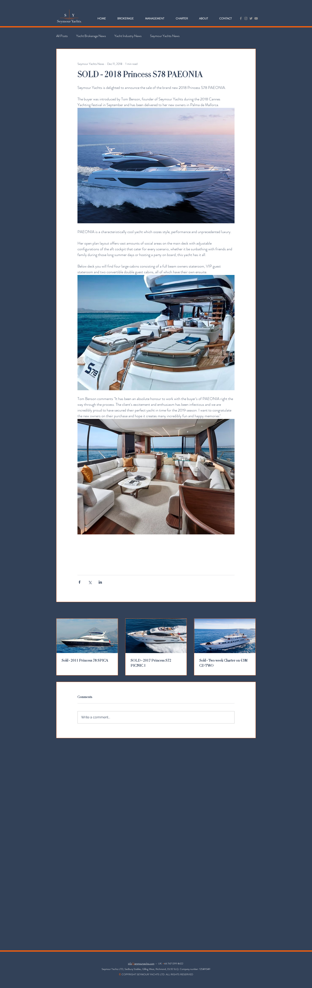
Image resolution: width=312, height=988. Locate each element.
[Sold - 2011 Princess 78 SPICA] (87, 636)
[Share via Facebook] (79, 582)
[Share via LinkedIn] (100, 582)
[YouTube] (256, 18)
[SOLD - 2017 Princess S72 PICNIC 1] (156, 636)
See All (251, 610)
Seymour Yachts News (165, 36)
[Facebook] (241, 18)
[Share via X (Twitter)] (90, 582)
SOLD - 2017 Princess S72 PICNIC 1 (151, 663)
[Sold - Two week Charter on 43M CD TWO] (225, 636)
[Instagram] (246, 18)
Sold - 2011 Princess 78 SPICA (85, 661)
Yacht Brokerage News (91, 36)
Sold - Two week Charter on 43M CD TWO (223, 663)
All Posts (62, 36)
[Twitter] (251, 18)
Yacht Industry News (128, 36)
